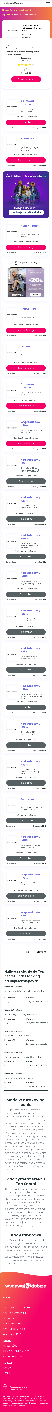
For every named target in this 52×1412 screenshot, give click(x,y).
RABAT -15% (28, 309)
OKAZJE (7, 1302)
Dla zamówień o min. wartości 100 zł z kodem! (32, 110)
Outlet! (25, 346)
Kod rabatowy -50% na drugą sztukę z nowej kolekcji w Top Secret (31, 696)
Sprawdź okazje (26, 160)
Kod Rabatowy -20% (30, 499)
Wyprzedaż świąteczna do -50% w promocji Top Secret (31, 921)
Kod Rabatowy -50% (30, 687)
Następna (41, 952)
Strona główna (8, 10)
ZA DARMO (8, 1318)
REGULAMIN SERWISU (13, 1356)
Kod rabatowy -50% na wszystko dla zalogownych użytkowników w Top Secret (31, 583)
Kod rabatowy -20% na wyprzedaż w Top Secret (29, 733)
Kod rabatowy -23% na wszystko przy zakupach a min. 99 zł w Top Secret (31, 470)
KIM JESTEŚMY (10, 1345)
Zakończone (26, 481)
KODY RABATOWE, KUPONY (16, 1307)
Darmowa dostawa (27, 102)
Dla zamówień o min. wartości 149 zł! (32, 394)
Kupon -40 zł (29, 226)
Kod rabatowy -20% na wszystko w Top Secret (29, 507)
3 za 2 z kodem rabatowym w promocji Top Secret (32, 808)
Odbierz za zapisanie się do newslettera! (31, 235)
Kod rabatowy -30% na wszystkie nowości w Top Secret (30, 771)
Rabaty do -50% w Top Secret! (32, 355)
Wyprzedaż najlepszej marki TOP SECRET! (31, 431)
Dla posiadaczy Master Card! (31, 317)
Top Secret (6, 15)
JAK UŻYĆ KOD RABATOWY (16, 1351)
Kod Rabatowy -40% (30, 536)
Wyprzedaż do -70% (30, 876)
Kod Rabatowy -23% (30, 461)
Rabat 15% (27, 138)
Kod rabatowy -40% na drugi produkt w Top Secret (31, 846)
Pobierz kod (26, 122)
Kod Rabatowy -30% (30, 763)
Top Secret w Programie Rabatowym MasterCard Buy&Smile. (30, 149)
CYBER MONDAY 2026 (14, 1329)
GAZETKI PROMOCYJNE (14, 1313)
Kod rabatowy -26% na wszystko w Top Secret (29, 657)
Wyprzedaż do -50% (30, 423)
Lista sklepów (23, 10)
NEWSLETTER (9, 1373)
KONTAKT (7, 1367)
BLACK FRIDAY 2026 (12, 1323)
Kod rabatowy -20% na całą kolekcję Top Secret (31, 620)
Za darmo (27, 799)
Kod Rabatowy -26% (30, 650)
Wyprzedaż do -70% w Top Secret (30, 884)
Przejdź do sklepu (26, 79)
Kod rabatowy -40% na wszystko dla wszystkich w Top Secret (31, 545)
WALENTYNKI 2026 (12, 1334)
